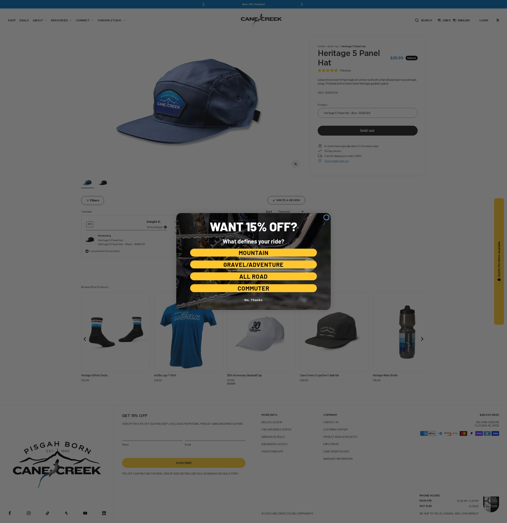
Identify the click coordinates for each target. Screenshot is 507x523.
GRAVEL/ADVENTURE (253, 264)
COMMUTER (253, 288)
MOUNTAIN (254, 252)
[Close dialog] (326, 217)
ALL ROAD (253, 276)
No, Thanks (253, 300)
